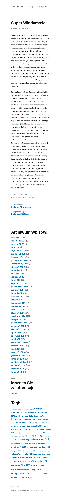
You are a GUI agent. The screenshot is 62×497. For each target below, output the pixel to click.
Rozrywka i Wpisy (18, 451)
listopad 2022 (18, 257)
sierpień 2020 (18, 329)
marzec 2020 (17, 345)
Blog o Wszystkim (23, 419)
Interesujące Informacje (22, 433)
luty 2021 (15, 309)
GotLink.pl (15, 393)
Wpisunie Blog (20, 465)
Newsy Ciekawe (16, 439)
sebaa (15, 28)
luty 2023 (16, 247)
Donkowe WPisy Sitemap (33, 490)
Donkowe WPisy (18, 6)
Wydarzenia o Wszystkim (35, 474)
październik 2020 (19, 323)
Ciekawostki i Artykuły (29, 422)
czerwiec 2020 (18, 336)
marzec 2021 (17, 306)
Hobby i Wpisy (29, 429)
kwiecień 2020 (18, 342)
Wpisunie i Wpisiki (30, 197)
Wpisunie (39, 461)
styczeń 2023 (18, 250)
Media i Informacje (37, 433)
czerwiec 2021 (18, 296)
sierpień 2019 (17, 368)
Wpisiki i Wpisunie (26, 461)
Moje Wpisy (26, 436)
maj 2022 (15, 273)
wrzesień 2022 (18, 264)
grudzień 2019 (18, 355)
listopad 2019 (17, 359)
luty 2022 (16, 280)
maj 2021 (15, 300)
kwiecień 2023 (18, 241)
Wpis (47, 457)
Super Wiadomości (22, 454)
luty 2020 (16, 349)
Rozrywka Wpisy (32, 451)
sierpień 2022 (18, 267)
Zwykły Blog (26, 477)
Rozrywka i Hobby (37, 447)
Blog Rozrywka (38, 419)
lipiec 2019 (16, 372)
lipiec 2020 (16, 332)
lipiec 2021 (16, 293)
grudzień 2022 (18, 254)
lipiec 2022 (16, 270)
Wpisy (34, 465)
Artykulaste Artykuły (17, 409)
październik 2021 (19, 286)
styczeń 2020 (18, 352)
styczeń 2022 (18, 283)
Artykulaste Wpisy (29, 409)
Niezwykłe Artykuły (29, 443)
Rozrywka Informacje (35, 114)
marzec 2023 (17, 244)
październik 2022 (19, 260)
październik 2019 (19, 362)
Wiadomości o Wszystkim (29, 457)
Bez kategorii (17, 197)
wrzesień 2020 (18, 326)
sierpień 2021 (17, 290)
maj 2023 (15, 237)
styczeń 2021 (17, 313)
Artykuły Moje (23, 416)
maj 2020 (15, 339)
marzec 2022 (17, 277)
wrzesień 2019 (18, 365)
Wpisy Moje (27, 469)
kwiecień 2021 (18, 303)
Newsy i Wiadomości (35, 439)
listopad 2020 (18, 319)
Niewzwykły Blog (16, 443)
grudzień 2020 (18, 316)
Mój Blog (36, 436)
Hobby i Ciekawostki (31, 426)
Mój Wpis (45, 436)
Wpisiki (15, 461)
